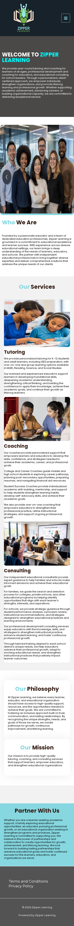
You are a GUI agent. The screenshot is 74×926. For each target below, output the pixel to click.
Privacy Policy (21, 886)
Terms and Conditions (28, 881)
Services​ (37, 287)
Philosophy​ (37, 689)
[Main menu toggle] (65, 18)
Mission (37, 747)
